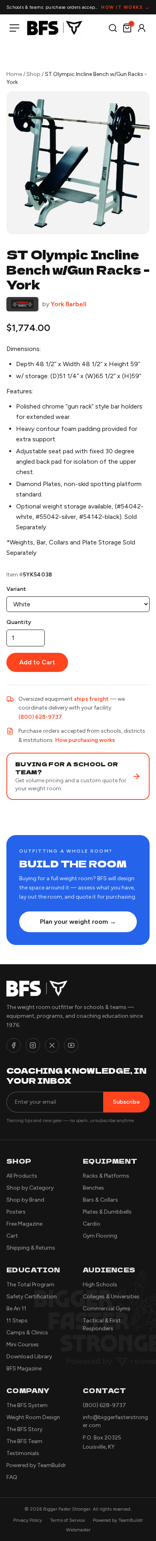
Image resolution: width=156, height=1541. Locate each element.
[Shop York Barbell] (22, 304)
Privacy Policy (27, 1520)
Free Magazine (24, 1223)
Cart (12, 1235)
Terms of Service (67, 1520)
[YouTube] (71, 1045)
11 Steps (17, 1320)
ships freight (91, 699)
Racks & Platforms (106, 1175)
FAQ (11, 1477)
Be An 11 (16, 1308)
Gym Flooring (100, 1235)
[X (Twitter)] (52, 1045)
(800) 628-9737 (40, 717)
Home (14, 74)
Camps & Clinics (27, 1332)
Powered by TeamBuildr (36, 1465)
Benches (93, 1187)
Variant (16, 589)
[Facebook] (13, 1045)
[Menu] (16, 28)
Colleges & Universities (111, 1296)
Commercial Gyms (106, 1308)
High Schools (100, 1284)
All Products (21, 1175)
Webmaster (78, 1530)
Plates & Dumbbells (107, 1211)
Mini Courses (22, 1344)
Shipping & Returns (30, 1247)
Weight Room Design (33, 1417)
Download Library (29, 1356)
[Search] (113, 28)
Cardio (91, 1223)
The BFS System (27, 1405)
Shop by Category (30, 1187)
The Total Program (30, 1284)
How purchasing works (85, 740)
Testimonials (22, 1453)
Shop (33, 74)
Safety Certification (31, 1296)
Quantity (18, 622)
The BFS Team (24, 1441)
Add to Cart (37, 662)
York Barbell (68, 304)
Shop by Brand (25, 1199)
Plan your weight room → (78, 921)
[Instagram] (33, 1045)
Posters (16, 1211)
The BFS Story (24, 1429)
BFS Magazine (24, 1368)
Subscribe (126, 1101)
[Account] (141, 28)
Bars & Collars (100, 1199)
